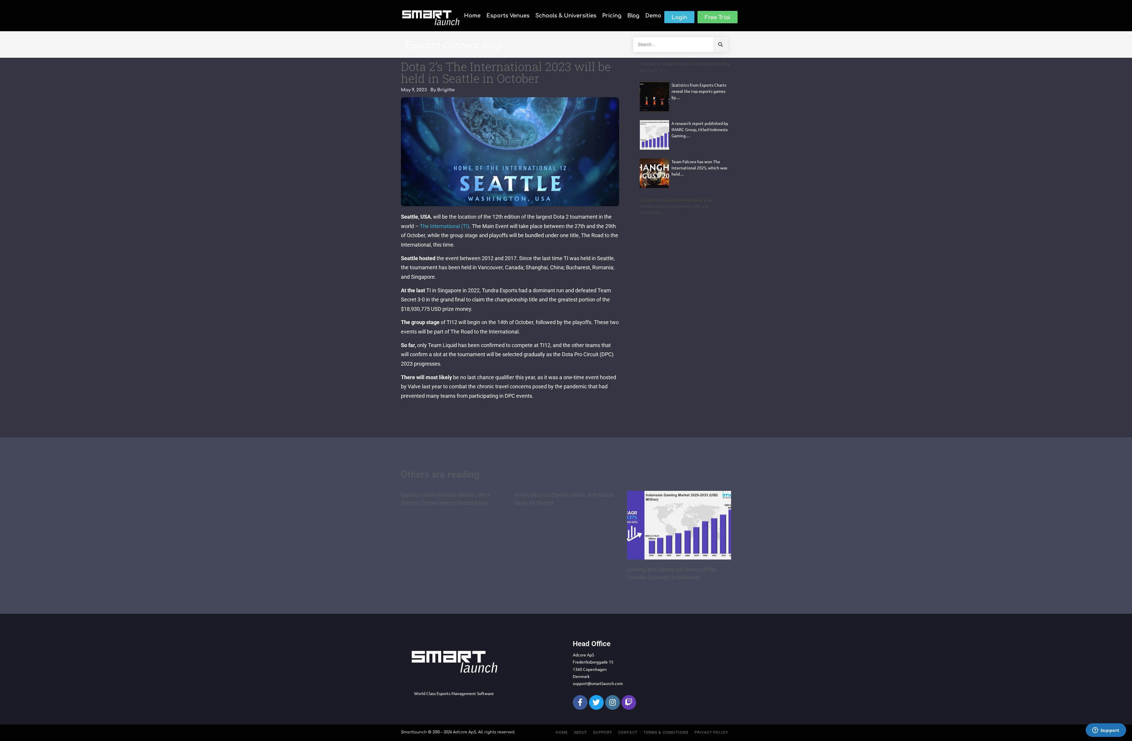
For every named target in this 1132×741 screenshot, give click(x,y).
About (581, 732)
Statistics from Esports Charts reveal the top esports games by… (699, 91)
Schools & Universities (565, 16)
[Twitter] (596, 702)
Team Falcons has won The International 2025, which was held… (699, 167)
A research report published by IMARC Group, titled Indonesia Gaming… (700, 129)
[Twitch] (628, 702)
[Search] (720, 44)
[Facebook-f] (580, 702)
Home (472, 16)
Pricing (611, 16)
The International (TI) (444, 226)
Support (602, 732)
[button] (679, 17)
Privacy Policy (711, 732)
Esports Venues (507, 16)
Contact (628, 732)
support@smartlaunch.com (598, 683)
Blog (633, 16)
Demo (653, 16)
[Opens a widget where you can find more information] (1105, 730)
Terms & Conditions (666, 732)
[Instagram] (612, 702)
